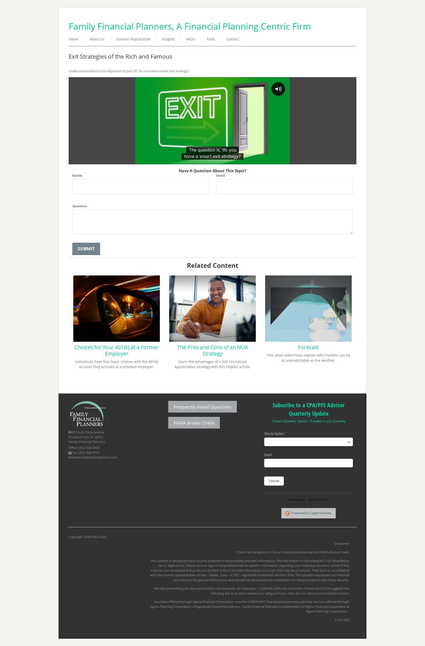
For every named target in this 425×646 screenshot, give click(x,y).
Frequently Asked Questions (202, 407)
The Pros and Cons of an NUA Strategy (212, 350)
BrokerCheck (339, 552)
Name (77, 175)
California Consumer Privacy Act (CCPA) (301, 588)
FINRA (253, 601)
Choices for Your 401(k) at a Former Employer (116, 350)
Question (79, 206)
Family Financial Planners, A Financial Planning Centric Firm (190, 26)
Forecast (308, 347)
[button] (97, 39)
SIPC (262, 601)
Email (220, 175)
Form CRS (342, 620)
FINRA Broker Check (194, 423)
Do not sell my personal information (322, 593)
